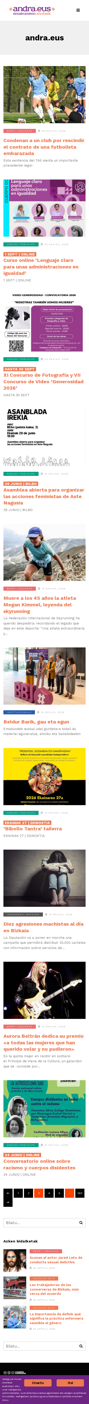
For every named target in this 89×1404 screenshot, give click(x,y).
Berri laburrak (19, 131)
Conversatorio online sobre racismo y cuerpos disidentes (39, 1161)
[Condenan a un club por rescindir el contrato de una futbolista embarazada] (44, 94)
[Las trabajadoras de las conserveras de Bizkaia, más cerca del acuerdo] (14, 1287)
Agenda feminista (21, 244)
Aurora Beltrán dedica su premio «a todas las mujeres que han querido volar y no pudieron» (43, 1042)
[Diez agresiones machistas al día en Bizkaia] (44, 878)
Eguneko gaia (44, 1278)
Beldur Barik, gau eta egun (36, 722)
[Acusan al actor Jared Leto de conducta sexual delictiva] (14, 1260)
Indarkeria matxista (23, 914)
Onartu (38, 1383)
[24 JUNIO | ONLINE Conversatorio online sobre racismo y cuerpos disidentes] (44, 1108)
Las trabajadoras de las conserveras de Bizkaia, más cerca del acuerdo (54, 1289)
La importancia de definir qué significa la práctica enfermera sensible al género (56, 1318)
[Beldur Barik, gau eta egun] (44, 676)
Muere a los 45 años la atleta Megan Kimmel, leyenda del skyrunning (39, 604)
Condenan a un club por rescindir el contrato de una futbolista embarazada (43, 147)
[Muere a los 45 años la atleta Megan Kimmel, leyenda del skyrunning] (44, 552)
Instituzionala (19, 712)
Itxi (70, 1383)
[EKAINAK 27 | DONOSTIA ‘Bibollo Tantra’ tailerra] (44, 776)
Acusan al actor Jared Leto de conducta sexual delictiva (56, 1260)
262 (79, 1193)
